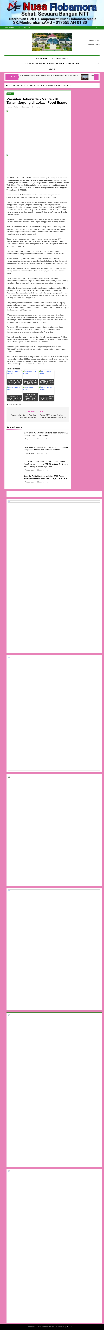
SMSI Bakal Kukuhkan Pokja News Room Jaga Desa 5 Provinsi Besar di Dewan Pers (84, 27)
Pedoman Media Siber (59, 58)
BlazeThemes (71, 1327)
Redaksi (52, 69)
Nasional (10, 94)
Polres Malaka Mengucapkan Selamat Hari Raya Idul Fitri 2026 (52, 64)
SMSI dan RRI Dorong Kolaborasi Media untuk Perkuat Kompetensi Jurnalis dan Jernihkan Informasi (59, 27)
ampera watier (13, 107)
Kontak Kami (41, 58)
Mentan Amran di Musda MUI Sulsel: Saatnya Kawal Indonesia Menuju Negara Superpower (72, 27)
